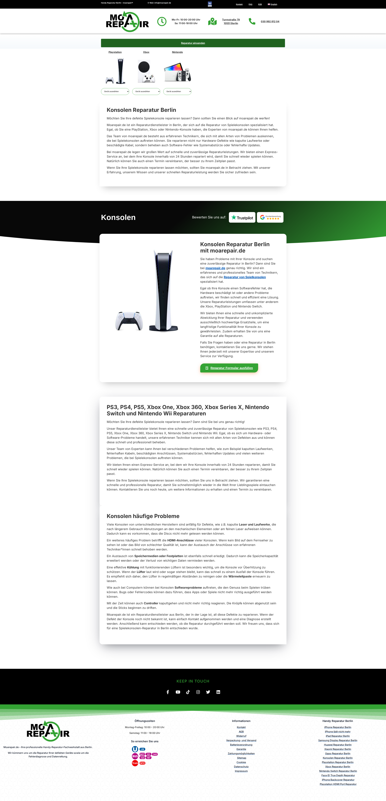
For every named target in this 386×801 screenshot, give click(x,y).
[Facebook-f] (168, 692)
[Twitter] (208, 692)
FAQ (250, 4)
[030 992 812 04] (252, 21)
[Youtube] (178, 692)
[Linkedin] (218, 692)
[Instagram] (198, 692)
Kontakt (239, 4)
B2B (260, 4)
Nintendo (177, 52)
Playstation (115, 52)
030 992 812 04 (270, 21)
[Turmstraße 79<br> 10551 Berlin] (212, 21)
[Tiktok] (188, 692)
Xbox (146, 52)
